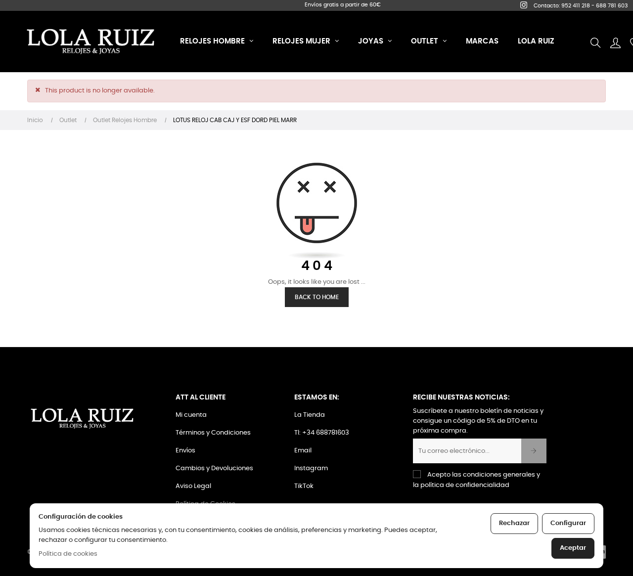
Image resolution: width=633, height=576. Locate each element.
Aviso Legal (193, 486)
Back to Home (317, 297)
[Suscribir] (533, 451)
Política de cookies (68, 554)
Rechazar (514, 523)
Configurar (568, 523)
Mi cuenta (191, 415)
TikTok (304, 486)
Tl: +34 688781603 (321, 433)
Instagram (311, 468)
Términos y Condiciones (213, 433)
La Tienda (309, 415)
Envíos (185, 450)
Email (303, 450)
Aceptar (573, 548)
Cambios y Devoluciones (214, 468)
